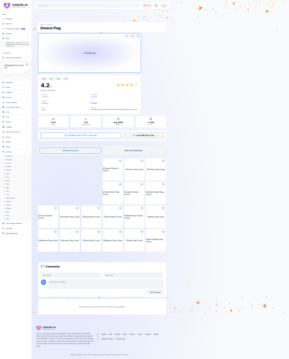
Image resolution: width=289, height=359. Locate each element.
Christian (9, 170)
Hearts (8, 180)
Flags (7, 173)
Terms (140, 334)
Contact (117, 334)
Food (7, 117)
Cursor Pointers (11, 102)
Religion (8, 208)
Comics (8, 97)
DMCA (156, 334)
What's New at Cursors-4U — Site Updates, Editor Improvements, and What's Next (17, 44)
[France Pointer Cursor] (48, 216)
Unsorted (9, 228)
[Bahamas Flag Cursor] (48, 240)
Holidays (9, 127)
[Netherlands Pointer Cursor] (134, 216)
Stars (7, 215)
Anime (8, 87)
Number (8, 201)
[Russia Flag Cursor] (91, 216)
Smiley (8, 142)
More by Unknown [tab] (133, 150)
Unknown (45, 97)
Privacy (132, 334)
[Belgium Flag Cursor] (113, 240)
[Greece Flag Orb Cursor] (113, 169)
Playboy (8, 205)
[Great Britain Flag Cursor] (113, 193)
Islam (7, 187)
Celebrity (9, 92)
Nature (8, 137)
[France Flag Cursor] (134, 169)
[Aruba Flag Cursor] (91, 240)
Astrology (9, 159)
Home (42, 25)
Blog (7, 38)
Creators (9, 33)
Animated (9, 82)
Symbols (9, 152)
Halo (7, 177)
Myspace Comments (121, 355)
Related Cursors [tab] (70, 150)
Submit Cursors (107, 339)
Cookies (148, 334)
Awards (8, 163)
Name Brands (10, 198)
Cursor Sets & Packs (13, 107)
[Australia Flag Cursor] (69, 216)
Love (7, 194)
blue (51, 79)
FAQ (110, 334)
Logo (7, 191)
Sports (8, 147)
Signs (7, 212)
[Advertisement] (102, 16)
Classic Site (120, 339)
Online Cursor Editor (15, 29)
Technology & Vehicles (14, 223)
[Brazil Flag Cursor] (156, 216)
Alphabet (9, 156)
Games (8, 122)
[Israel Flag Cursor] (134, 240)
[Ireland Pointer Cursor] (134, 193)
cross (66, 79)
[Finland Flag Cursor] (156, 169)
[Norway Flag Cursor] (69, 240)
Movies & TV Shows (13, 132)
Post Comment (155, 292)
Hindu (8, 184)
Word (7, 219)
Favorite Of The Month (13, 58)
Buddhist (8, 166)
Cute (7, 112)
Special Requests (12, 233)
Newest (8, 24)
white (58, 79)
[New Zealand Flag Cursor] (156, 240)
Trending (9, 19)
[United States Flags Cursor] (156, 193)
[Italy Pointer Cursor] (113, 216)
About (104, 334)
